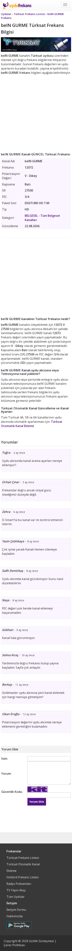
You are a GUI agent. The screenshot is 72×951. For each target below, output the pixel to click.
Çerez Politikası (14, 945)
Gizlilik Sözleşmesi (41, 941)
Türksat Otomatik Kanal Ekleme (31, 424)
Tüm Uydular (15, 897)
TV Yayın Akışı (16, 890)
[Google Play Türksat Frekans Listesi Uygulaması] (18, 924)
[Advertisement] (36, 113)
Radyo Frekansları (18, 884)
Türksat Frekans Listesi (22, 858)
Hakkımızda (14, 916)
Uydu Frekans (17, 5)
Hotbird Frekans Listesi (22, 877)
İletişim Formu (16, 910)
